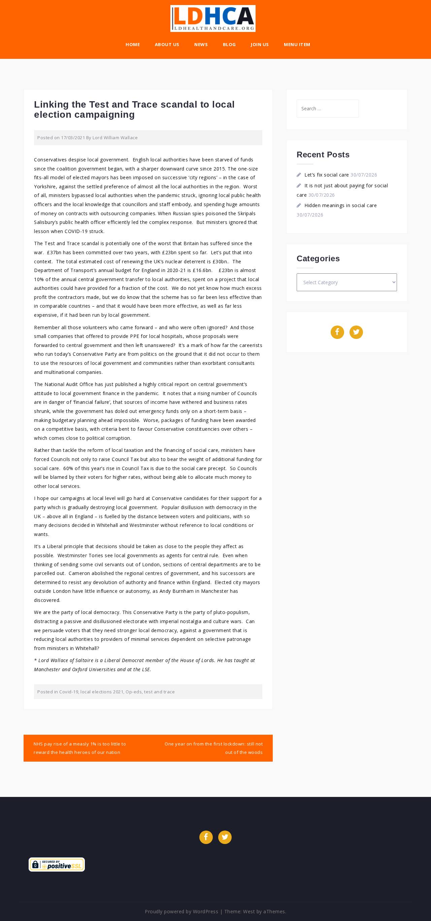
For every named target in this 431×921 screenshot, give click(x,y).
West (249, 911)
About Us (167, 44)
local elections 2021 (101, 692)
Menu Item (297, 44)
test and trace (159, 692)
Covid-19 (68, 692)
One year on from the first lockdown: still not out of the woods (214, 748)
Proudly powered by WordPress (181, 911)
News (201, 44)
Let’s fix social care (326, 174)
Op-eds (134, 692)
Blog (229, 44)
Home (133, 44)
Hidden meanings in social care (340, 205)
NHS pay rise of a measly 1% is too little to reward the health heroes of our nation (80, 748)
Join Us (260, 44)
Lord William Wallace (115, 138)
